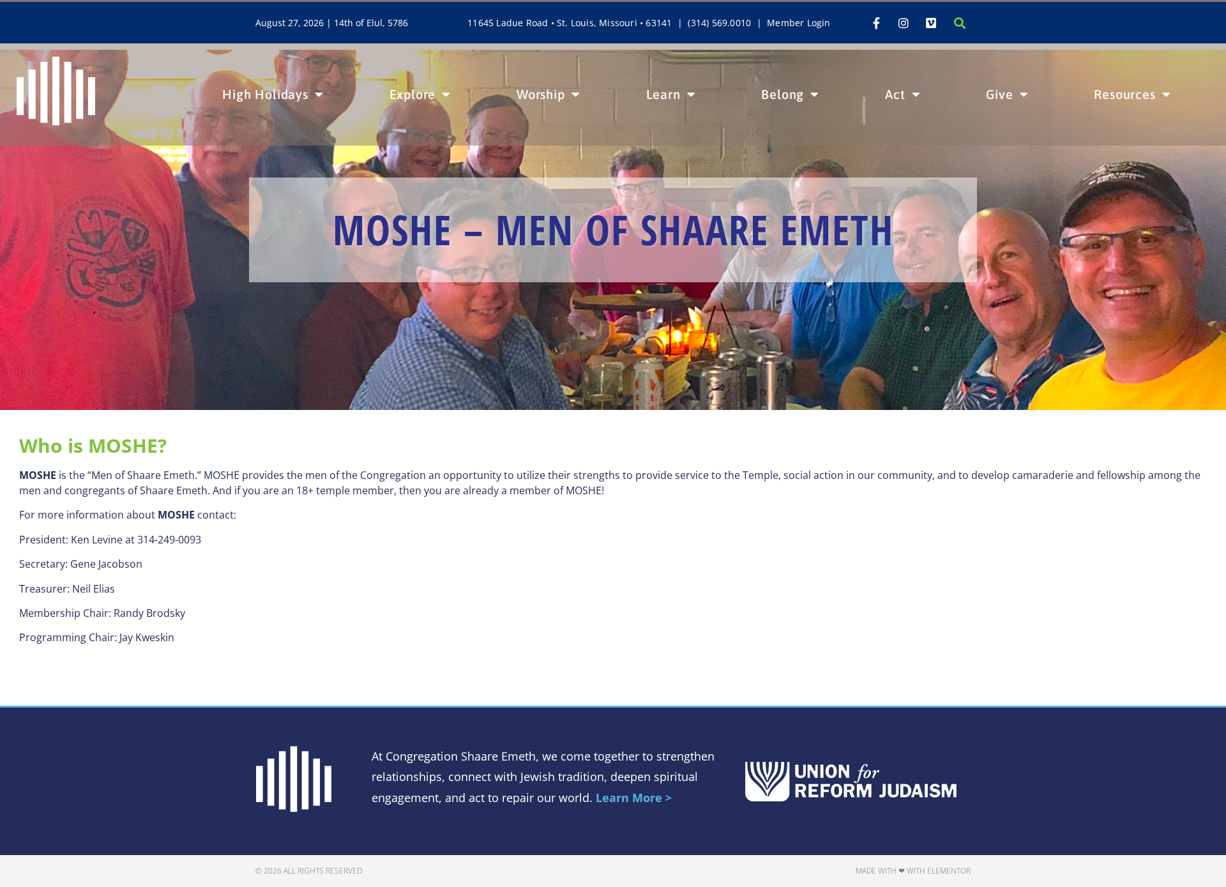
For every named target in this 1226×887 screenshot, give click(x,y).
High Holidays (265, 94)
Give (999, 94)
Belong (782, 94)
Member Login (798, 23)
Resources (1124, 94)
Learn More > (634, 797)
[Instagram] (903, 22)
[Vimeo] (931, 22)
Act (895, 94)
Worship (541, 94)
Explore (413, 94)
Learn (663, 94)
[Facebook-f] (876, 22)
